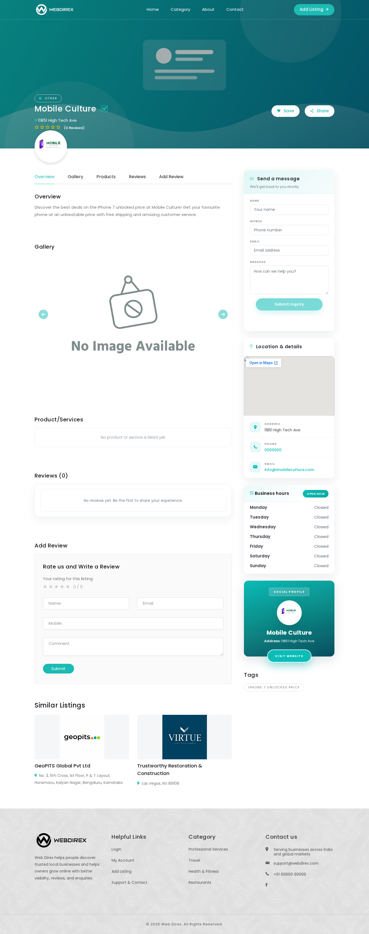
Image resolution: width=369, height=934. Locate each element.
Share (322, 111)
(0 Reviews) (74, 127)
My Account (123, 860)
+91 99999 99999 (290, 874)
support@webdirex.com (296, 863)
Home (153, 9)
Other (50, 98)
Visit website (289, 656)
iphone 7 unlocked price (274, 687)
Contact (235, 9)
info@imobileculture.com (289, 469)
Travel (194, 860)
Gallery (75, 177)
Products (106, 177)
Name (254, 200)
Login (116, 849)
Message (258, 262)
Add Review (171, 177)
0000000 (272, 450)
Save (288, 111)
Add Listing (312, 9)
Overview (45, 177)
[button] (49, 314)
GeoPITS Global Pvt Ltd (62, 765)
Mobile (256, 221)
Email (254, 241)
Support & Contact (129, 882)
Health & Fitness (204, 871)
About (208, 9)
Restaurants (200, 882)
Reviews (137, 177)
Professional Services (208, 849)
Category (180, 9)
